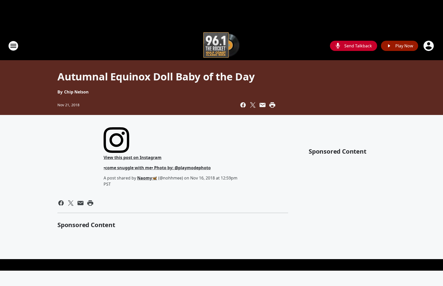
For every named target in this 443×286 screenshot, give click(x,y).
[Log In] (429, 46)
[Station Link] (221, 45)
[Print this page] (272, 105)
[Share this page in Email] (262, 105)
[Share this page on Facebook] (243, 105)
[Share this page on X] (252, 105)
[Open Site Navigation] (13, 46)
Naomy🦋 (147, 178)
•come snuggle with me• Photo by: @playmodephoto (157, 168)
